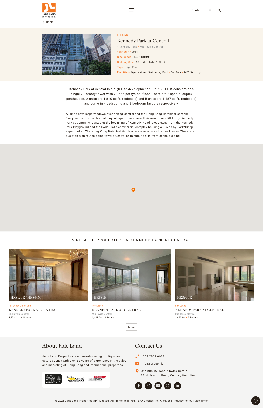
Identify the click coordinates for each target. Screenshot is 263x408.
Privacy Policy (183, 400)
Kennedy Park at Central (116, 310)
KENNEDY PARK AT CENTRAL (33, 310)
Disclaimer (201, 400)
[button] (133, 190)
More (131, 327)
